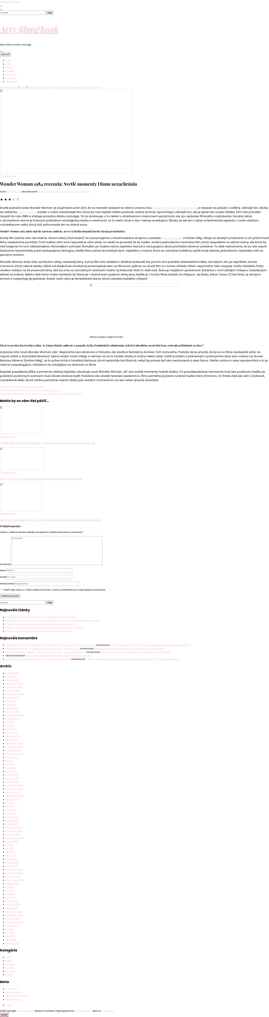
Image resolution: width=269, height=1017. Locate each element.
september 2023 (15, 753)
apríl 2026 (11, 676)
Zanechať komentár (80, 191)
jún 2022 (10, 806)
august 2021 (12, 841)
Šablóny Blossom (83, 1011)
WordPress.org (14, 999)
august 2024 (12, 718)
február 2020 (13, 904)
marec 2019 (12, 943)
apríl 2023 (11, 771)
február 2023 (13, 778)
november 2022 (14, 789)
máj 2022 (10, 810)
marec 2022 (12, 817)
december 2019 (14, 911)
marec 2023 (12, 775)
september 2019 (14, 922)
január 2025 (12, 708)
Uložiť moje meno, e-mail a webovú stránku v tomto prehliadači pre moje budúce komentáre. (54, 589)
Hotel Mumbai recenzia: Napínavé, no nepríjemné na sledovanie (129, 648)
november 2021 (14, 831)
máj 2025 (11, 701)
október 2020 (13, 876)
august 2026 (12, 673)
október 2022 (13, 792)
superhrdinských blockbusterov (174, 208)
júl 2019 (9, 929)
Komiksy (10, 71)
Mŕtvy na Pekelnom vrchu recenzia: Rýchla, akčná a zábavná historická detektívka (51, 520)
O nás (9, 1005)
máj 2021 (10, 852)
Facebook (11, 78)
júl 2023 (10, 760)
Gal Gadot (5, 386)
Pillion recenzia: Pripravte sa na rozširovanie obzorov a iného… (39, 631)
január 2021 (12, 866)
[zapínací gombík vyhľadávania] (1, 9)
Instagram (11, 81)
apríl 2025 (11, 704)
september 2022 (15, 796)
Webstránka (7, 583)
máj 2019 (10, 936)
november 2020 (14, 873)
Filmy (8, 60)
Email (3, 577)
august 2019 (12, 925)
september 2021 (14, 838)
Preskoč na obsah (10, 1)
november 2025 (14, 687)
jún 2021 (10, 848)
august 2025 (12, 697)
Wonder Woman (35, 386)
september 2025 (15, 694)
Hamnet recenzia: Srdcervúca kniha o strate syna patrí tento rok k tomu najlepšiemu (132, 659)
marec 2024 (12, 732)
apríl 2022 (11, 813)
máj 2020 (11, 894)
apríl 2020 (11, 897)
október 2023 (13, 750)
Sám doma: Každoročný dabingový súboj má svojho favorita (58, 655)
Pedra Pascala (172, 238)
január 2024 (12, 739)
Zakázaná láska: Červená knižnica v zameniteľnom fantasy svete (41, 617)
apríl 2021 (11, 855)
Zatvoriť (5, 54)
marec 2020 (12, 901)
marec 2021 (12, 859)
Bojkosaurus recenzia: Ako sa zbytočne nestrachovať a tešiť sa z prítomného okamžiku (53, 620)
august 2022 (12, 799)
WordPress (107, 1011)
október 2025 (13, 690)
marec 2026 (12, 680)
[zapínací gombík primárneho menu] (1, 51)
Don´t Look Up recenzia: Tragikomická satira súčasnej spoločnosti (41, 478)
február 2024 (13, 736)
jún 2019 (10, 932)
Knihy (8, 64)
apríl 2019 (11, 939)
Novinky (10, 967)
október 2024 (13, 711)
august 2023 (12, 757)
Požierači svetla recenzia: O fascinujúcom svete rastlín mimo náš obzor (45, 627)
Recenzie (11, 74)
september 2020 (15, 880)
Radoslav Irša (14, 191)
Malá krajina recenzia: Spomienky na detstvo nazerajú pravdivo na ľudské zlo (47, 443)
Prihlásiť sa (11, 988)
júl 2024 (10, 722)
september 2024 (15, 715)
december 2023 (14, 743)
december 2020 (14, 869)
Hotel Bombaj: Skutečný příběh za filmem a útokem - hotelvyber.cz (43, 648)
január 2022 (12, 824)
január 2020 (12, 908)
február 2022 (13, 820)
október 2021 (13, 834)
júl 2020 (10, 887)
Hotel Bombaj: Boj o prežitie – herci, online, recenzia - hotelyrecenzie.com (46, 652)
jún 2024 (10, 725)
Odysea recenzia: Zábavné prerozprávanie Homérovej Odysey (40, 624)
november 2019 (14, 915)
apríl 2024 (11, 729)
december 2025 (14, 683)
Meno (3, 570)
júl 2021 (9, 845)
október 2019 (13, 918)
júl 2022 (10, 803)
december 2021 (14, 827)
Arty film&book (29, 29)
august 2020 (12, 883)
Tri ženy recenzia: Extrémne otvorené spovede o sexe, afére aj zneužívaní (150, 645)
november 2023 (14, 746)
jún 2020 (10, 890)
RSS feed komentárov (17, 995)
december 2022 (14, 785)
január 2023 (12, 782)
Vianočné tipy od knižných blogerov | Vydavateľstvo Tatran (38, 659)
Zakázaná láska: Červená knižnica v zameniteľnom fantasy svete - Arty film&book (51, 645)
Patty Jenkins (27, 212)
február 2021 (12, 862)
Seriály (9, 67)
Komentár (5, 564)
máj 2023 (10, 767)
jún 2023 (10, 764)
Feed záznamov (14, 992)
